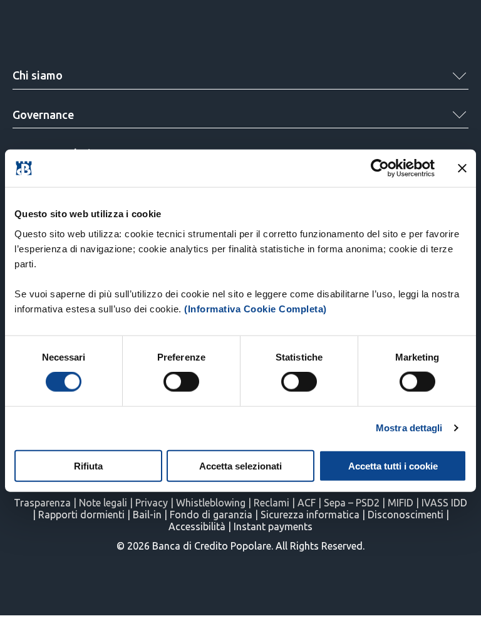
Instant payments (273, 526)
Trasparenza (42, 502)
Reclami (271, 502)
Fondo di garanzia (211, 514)
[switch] (181, 382)
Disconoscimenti (405, 514)
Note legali (103, 502)
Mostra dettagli (409, 428)
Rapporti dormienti (81, 514)
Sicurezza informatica (310, 514)
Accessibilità (196, 526)
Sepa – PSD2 (352, 502)
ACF (306, 502)
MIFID (400, 502)
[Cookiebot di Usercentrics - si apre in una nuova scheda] (380, 168)
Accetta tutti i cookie (393, 465)
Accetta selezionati (240, 465)
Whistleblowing (211, 502)
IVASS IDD (444, 502)
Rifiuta (88, 465)
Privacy (151, 502)
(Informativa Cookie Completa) (255, 308)
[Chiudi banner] (462, 168)
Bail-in (147, 514)
